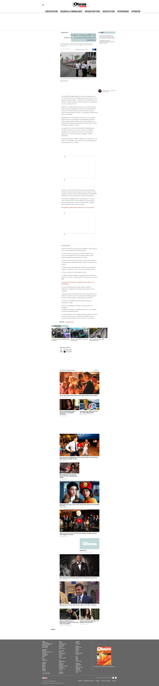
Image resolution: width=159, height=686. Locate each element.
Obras (43, 641)
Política (44, 662)
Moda (77, 650)
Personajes (78, 668)
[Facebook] (93, 49)
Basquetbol (61, 645)
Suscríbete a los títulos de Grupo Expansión (104, 666)
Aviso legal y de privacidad (89, 680)
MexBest (78, 663)
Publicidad (80, 680)
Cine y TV (61, 655)
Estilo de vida (78, 661)
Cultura (77, 654)
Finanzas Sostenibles (63, 666)
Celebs (77, 660)
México (43, 664)
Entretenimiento (62, 653)
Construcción (51, 11)
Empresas (44, 650)
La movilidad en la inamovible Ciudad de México (96, 340)
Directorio (114, 680)
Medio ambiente (62, 661)
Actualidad (61, 673)
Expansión (135, 11)
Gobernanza (61, 663)
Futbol (60, 641)
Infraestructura (92, 11)
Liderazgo (78, 641)
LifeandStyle (45, 660)
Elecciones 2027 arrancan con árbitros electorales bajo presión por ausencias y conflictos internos (107, 37)
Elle (76, 656)
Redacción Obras (67, 349)
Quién (77, 646)
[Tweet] (95, 49)
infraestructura (69, 322)
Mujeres (44, 659)
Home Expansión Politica (47, 652)
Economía (44, 653)
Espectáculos (78, 647)
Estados (44, 668)
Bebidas (77, 666)
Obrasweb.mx (116, 678)
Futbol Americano (62, 643)
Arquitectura (109, 11)
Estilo (60, 652)
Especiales (78, 643)
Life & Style (61, 650)
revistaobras (113, 678)
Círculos (77, 649)
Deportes (61, 654)
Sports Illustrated (46, 673)
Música (60, 656)
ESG (43, 657)
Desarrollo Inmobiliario (71, 11)
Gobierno (44, 663)
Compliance (97, 680)
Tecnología (44, 655)
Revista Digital (62, 648)
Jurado (77, 672)
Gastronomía (78, 664)
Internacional (45, 654)
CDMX (43, 667)
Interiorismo (123, 11)
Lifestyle (61, 647)
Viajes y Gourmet (62, 658)
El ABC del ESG (62, 668)
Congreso (44, 666)
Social (60, 662)
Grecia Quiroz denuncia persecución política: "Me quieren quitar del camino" (106, 42)
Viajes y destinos (79, 667)
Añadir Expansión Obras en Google (82, 49)
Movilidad (61, 665)
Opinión (43, 669)
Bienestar (78, 669)
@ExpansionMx (69, 351)
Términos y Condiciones (105, 680)
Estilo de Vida (78, 670)
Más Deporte (61, 646)
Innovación (61, 667)
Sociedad (44, 670)
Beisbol (60, 642)
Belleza (77, 652)
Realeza (77, 648)
